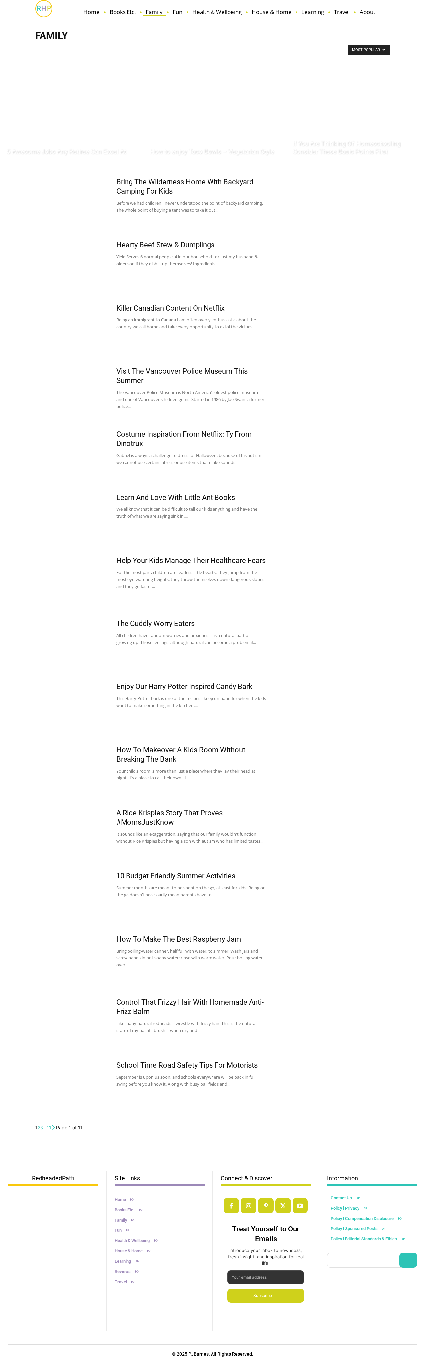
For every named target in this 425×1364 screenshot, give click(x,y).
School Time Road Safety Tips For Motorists (187, 1065)
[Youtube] (300, 1206)
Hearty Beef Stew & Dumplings (165, 245)
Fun (84, 49)
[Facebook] (231, 1206)
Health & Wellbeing (110, 49)
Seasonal (217, 49)
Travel (237, 49)
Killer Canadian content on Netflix (170, 308)
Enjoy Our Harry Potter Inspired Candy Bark (184, 686)
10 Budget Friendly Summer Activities (175, 876)
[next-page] (53, 1127)
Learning (174, 49)
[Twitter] (283, 1206)
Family (68, 49)
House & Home (147, 49)
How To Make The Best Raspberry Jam (178, 939)
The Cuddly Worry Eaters (155, 623)
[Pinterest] (266, 1206)
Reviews (196, 49)
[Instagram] (248, 1206)
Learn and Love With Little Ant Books (175, 497)
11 (49, 1127)
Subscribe (262, 1295)
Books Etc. (46, 49)
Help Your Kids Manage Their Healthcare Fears (191, 560)
